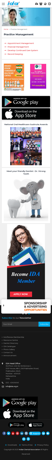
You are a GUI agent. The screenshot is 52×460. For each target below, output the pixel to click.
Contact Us (8, 352)
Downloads (12, 445)
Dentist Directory (10, 343)
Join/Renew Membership (13, 337)
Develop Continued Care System (23, 50)
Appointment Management (21, 43)
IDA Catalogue (9, 346)
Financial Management (18, 47)
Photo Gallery (9, 349)
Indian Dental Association (29, 449)
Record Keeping (15, 54)
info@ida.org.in (12, 386)
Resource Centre (10, 340)
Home (6, 29)
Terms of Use (27, 445)
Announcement (9, 355)
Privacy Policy (43, 445)
